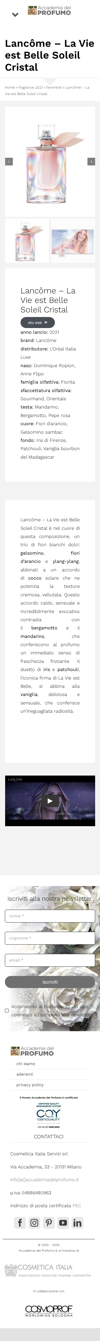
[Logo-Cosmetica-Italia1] (49, 1264)
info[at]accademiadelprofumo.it (44, 1179)
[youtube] (63, 1223)
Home (10, 87)
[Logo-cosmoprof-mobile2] (48, 1304)
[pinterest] (49, 1223)
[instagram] (34, 1223)
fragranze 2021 (30, 87)
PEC (77, 1205)
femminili (54, 87)
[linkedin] (77, 1223)
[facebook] (20, 1223)
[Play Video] (50, 801)
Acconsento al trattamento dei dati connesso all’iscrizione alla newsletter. (53, 1010)
